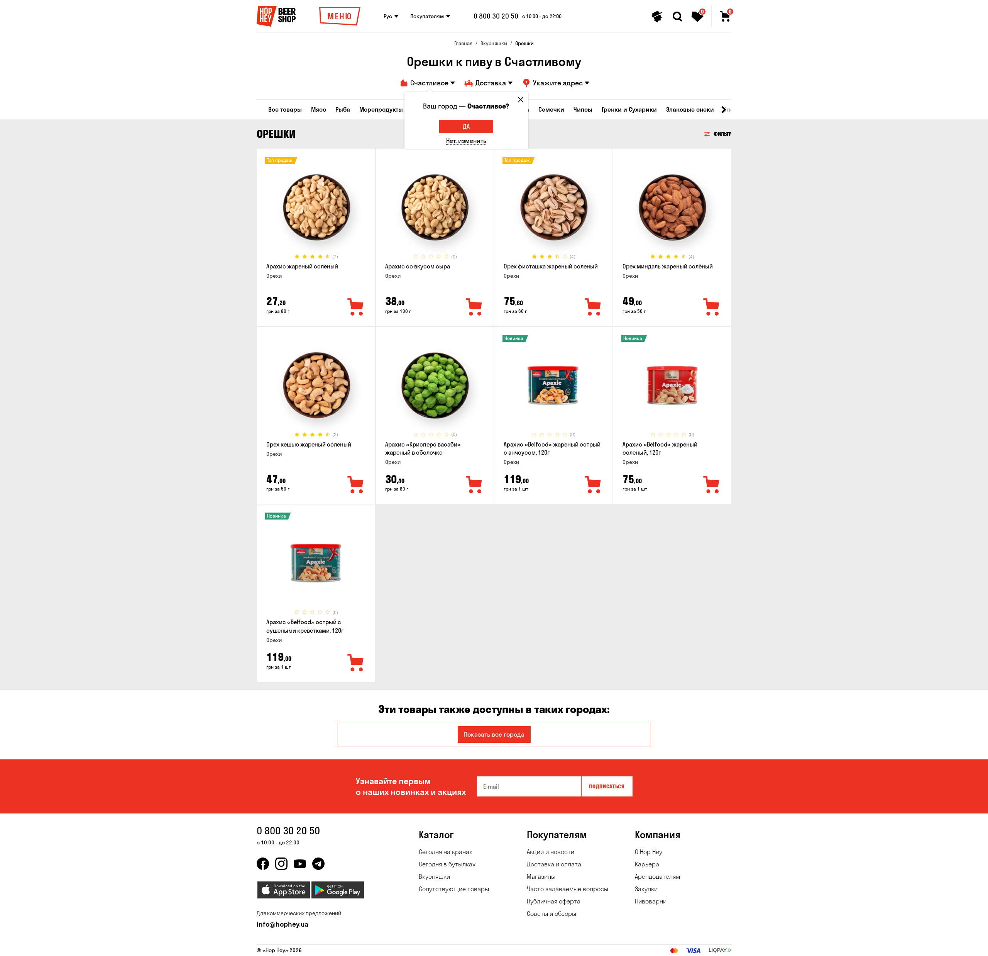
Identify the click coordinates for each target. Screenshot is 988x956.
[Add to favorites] (356, 307)
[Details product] (316, 207)
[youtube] (300, 864)
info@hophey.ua (282, 924)
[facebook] (263, 864)
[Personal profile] (657, 16)
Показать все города (494, 734)
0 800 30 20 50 (496, 16)
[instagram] (281, 864)
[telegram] (318, 864)
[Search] (677, 16)
